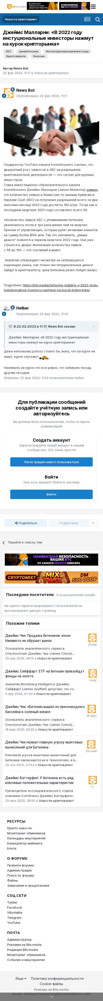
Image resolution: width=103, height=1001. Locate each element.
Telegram (14, 917)
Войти (51, 494)
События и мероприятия (26, 960)
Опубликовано (41, 96)
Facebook (14, 907)
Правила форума (20, 865)
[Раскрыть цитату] (11, 326)
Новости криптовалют (51, 73)
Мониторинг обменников (26, 833)
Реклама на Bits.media (24, 944)
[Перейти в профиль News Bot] (8, 93)
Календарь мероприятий (26, 838)
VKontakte (14, 912)
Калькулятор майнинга (24, 843)
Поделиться (27, 523)
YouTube (13, 923)
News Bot (20, 68)
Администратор (19, 939)
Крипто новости (19, 828)
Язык (20, 978)
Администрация (19, 870)
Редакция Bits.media (22, 950)
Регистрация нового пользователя (51, 462)
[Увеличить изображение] (51, 130)
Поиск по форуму (20, 875)
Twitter (12, 902)
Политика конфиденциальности (57, 978)
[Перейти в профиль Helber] (8, 311)
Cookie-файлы (51, 984)
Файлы (12, 880)
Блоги (11, 848)
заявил (91, 190)
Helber (22, 308)
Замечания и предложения (28, 885)
